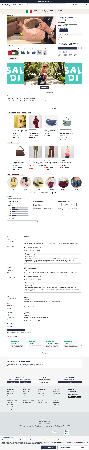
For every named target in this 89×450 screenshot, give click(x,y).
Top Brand (12, 8)
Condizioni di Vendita (57, 395)
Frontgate (18, 431)
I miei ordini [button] (25, 382)
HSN (8, 431)
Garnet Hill (23, 431)
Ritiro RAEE (25, 397)
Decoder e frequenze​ (27, 402)
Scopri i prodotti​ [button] (44, 382)
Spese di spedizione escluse (70, 24)
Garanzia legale (56, 404)
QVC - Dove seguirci (11, 391)
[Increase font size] (54, 92)
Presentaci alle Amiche (12, 400)
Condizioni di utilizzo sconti (58, 397)
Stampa (54, 108)
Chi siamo (40, 391)
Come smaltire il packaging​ (28, 400)
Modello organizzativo (42, 402)
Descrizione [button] (12, 95)
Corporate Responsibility (43, 397)
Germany (45, 421)
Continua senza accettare (65, 447)
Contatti (24, 393)
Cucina (55, 8)
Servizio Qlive (56, 402)
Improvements (34, 431)
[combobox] (45, 5)
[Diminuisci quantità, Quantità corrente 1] (58, 39)
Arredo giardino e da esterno (13, 406)
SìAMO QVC (10, 402)
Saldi (3, 8)
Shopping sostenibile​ (11, 397)
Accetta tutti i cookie (48, 447)
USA (40, 421)
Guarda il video (13, 58)
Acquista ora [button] (44, 87)
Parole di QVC (10, 393)
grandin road (28, 431)
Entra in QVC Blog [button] (70, 382)
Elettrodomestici (62, 8)
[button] (73, 4)
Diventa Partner (41, 393)
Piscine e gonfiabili (11, 409)
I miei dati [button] (13, 382)
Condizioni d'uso (56, 393)
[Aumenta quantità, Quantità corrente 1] (63, 39)
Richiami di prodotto (27, 395)
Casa (34, 8)
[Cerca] (66, 5)
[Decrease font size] (55, 92)
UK (42, 421)
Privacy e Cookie (56, 391)
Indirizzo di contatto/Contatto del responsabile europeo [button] (22, 98)
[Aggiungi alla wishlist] (80, 48)
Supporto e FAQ (26, 391)
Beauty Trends (10, 404)
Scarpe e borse (49, 8)
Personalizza (81, 447)
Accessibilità (55, 400)
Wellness (18, 8)
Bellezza (23, 8)
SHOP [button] (14, 4)
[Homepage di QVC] (8, 15)
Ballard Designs (13, 431)
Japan (49, 421)
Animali (38, 8)
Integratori (29, 8)
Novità (6, 8)
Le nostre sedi (41, 400)
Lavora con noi (41, 395)
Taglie (8, 395)
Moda (43, 8)
